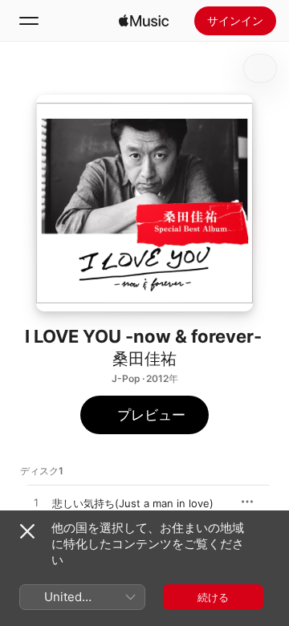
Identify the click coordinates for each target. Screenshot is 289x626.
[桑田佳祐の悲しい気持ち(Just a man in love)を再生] (36, 503)
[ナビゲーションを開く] (29, 21)
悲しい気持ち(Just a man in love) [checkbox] (133, 503)
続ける (213, 597)
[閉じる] (27, 531)
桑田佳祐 (144, 358)
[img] (144, 21)
